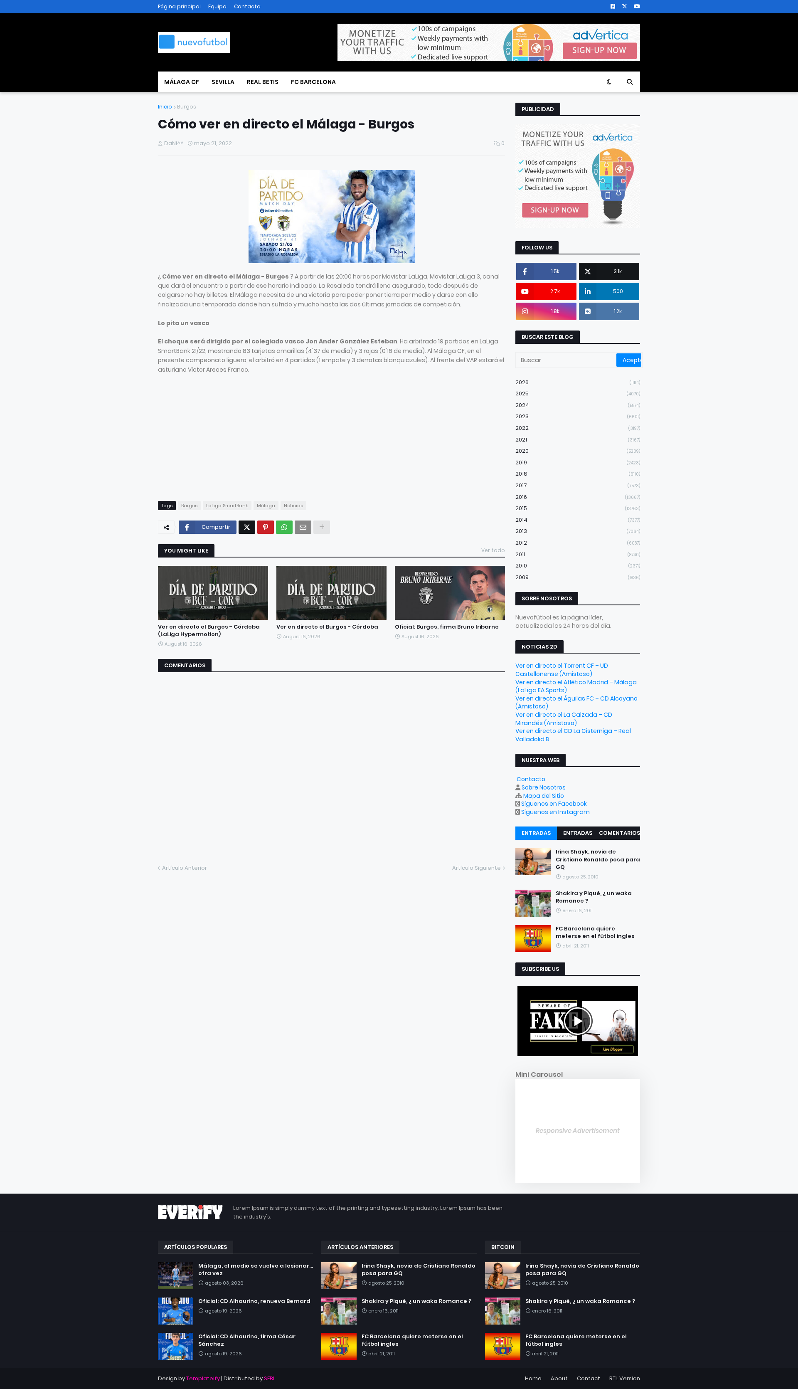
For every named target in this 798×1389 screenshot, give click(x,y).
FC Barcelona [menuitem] (313, 82)
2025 (577, 393)
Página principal (179, 6)
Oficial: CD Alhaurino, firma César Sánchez (247, 1340)
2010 (577, 566)
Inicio (165, 107)
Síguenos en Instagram (555, 812)
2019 (577, 462)
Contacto (247, 6)
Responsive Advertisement (578, 1130)
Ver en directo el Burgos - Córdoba (327, 627)
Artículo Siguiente (476, 868)
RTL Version (624, 1378)
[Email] (303, 527)
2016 (577, 497)
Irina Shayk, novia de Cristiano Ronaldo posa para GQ (598, 859)
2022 (577, 428)
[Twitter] (247, 527)
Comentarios (619, 833)
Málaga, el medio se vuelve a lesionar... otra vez (255, 1269)
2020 (577, 451)
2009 (577, 577)
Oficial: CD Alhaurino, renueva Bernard (254, 1301)
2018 (577, 474)
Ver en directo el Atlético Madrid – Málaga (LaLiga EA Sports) (576, 686)
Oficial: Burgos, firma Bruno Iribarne (447, 627)
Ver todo (493, 550)
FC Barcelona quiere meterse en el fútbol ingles (595, 932)
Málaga (266, 505)
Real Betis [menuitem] (262, 82)
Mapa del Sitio (543, 796)
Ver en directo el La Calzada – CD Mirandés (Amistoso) (563, 719)
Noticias (293, 505)
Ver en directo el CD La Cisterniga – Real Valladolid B (573, 735)
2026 (577, 382)
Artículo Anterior (184, 868)
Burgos (186, 107)
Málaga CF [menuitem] (181, 82)
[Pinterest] (265, 527)
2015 (577, 508)
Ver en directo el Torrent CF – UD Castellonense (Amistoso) (561, 669)
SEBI (269, 1378)
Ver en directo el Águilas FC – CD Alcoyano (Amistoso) (576, 702)
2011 (577, 554)
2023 (577, 416)
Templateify (203, 1378)
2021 (577, 440)
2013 (577, 531)
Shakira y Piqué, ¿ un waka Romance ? (594, 897)
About (559, 1378)
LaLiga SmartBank (227, 505)
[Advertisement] (331, 432)
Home (533, 1378)
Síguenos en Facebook (554, 803)
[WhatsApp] (284, 527)
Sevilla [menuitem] (223, 82)
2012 (577, 543)
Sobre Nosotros (544, 787)
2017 (577, 485)
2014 (577, 520)
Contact (588, 1378)
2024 (577, 405)
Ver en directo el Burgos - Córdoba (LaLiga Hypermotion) (209, 630)
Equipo (217, 6)
